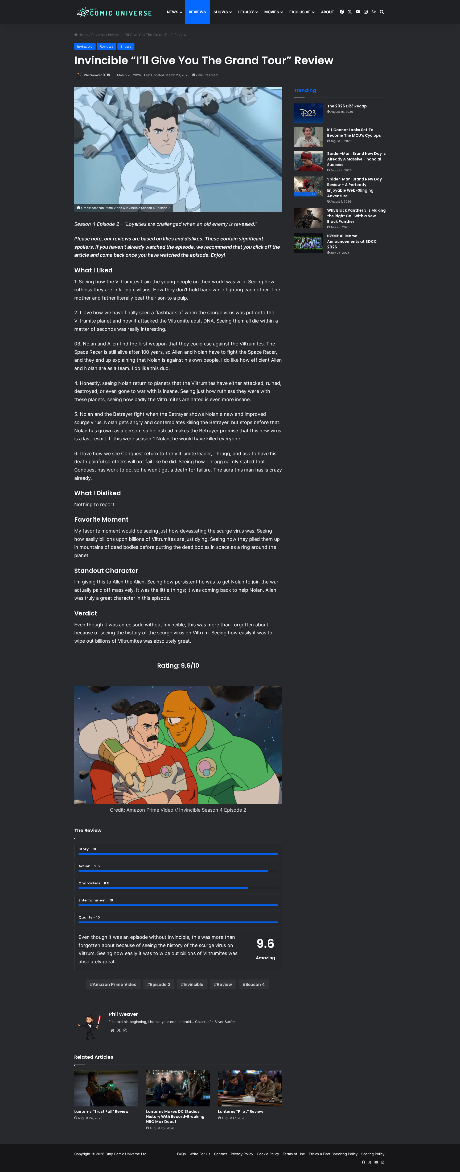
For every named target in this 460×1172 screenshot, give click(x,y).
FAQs (181, 1154)
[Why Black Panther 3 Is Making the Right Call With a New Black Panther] (308, 218)
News (172, 12)
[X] (119, 1030)
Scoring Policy (372, 1154)
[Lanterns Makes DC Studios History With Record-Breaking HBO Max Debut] (178, 1088)
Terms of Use (294, 1154)
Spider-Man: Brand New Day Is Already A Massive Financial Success (356, 159)
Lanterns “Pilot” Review (240, 1111)
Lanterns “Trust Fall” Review (101, 1111)
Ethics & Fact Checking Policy (333, 1154)
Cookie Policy (268, 1154)
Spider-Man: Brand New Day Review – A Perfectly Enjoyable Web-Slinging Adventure (354, 187)
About (327, 12)
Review (224, 984)
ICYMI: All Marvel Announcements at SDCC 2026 (352, 241)
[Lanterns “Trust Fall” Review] (106, 1088)
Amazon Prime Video (115, 984)
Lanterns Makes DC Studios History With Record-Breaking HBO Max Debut (175, 1116)
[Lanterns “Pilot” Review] (250, 1088)
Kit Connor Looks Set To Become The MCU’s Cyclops (354, 132)
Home (82, 35)
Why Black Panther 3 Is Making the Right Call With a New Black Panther (356, 216)
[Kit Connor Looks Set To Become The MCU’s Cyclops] (308, 137)
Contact (220, 1154)
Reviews (197, 12)
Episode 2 (160, 984)
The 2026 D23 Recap (347, 106)
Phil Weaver (93, 75)
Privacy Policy (242, 1154)
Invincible (85, 46)
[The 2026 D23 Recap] (308, 113)
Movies (271, 12)
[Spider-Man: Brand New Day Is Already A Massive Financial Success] (308, 161)
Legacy (246, 12)
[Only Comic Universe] (114, 12)
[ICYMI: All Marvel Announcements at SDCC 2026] (308, 243)
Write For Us (200, 1154)
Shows (220, 12)
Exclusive (300, 12)
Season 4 (255, 984)
